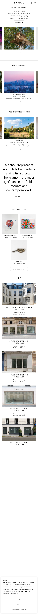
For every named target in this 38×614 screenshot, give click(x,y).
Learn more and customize (19, 609)
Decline (19, 604)
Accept (19, 599)
